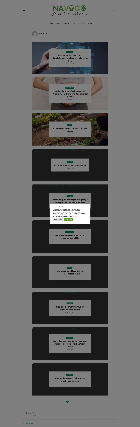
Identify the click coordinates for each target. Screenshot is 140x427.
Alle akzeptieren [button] (68, 219)
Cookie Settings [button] (58, 219)
